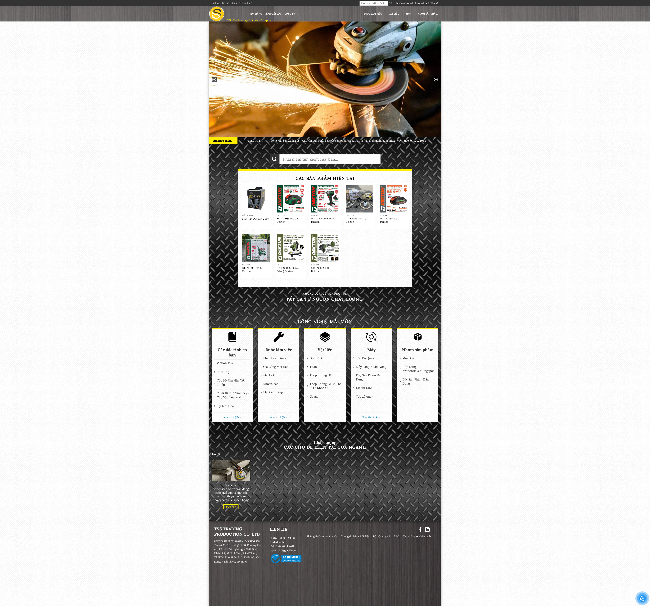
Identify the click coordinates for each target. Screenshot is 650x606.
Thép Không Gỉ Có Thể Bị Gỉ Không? (326, 386)
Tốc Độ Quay (365, 358)
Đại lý (234, 3)
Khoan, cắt (270, 384)
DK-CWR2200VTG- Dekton (357, 220)
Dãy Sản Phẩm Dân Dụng (369, 377)
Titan (313, 367)
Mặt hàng (256, 13)
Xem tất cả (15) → (232, 417)
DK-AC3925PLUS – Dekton (253, 269)
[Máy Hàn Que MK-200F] (256, 198)
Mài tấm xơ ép (273, 392)
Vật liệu (394, 13)
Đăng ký (434, 3)
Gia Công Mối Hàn (276, 367)
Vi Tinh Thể (225, 363)
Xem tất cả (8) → (279, 417)
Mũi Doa (408, 358)
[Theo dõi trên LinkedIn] (427, 530)
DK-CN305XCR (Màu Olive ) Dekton (288, 269)
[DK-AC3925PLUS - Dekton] (256, 248)
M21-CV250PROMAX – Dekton (324, 220)
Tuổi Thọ (223, 372)
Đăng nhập (420, 3)
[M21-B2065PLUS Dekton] (394, 198)
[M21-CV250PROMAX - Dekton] (325, 198)
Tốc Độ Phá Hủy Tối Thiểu (231, 382)
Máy (408, 13)
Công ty (290, 13)
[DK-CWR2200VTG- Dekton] (359, 198)
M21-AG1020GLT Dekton (320, 269)
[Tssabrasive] (226, 13)
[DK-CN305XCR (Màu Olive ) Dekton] (291, 248)
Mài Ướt (268, 375)
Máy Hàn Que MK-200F (255, 218)
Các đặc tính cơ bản (232, 352)
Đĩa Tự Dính (318, 358)
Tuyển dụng (246, 3)
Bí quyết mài (273, 13)
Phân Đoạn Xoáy (274, 358)
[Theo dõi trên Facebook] (420, 530)
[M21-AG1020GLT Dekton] (325, 248)
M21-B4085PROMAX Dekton (288, 220)
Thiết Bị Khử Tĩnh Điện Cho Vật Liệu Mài (233, 395)
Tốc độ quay (364, 396)
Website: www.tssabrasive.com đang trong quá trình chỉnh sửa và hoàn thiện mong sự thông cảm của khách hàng (231, 493)
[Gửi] (390, 3)
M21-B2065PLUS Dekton (389, 220)
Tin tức (225, 3)
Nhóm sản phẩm (428, 13)
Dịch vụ (215, 3)
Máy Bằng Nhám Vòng (371, 367)
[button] (214, 79)
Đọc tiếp (231, 507)
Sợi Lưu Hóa (225, 406)
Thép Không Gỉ (320, 375)
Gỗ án (314, 396)
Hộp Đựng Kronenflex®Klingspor (418, 369)
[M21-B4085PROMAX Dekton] (291, 198)
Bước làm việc (373, 13)
